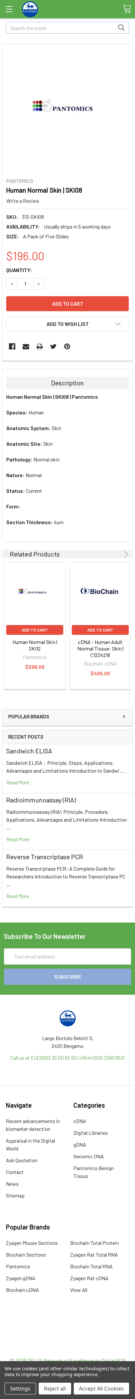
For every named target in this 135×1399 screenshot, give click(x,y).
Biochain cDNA (22, 1290)
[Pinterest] (67, 346)
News (12, 1184)
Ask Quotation (21, 1160)
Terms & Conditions (67, 1325)
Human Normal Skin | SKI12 (34, 645)
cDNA (79, 1121)
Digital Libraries (90, 1133)
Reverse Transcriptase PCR (44, 856)
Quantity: (19, 270)
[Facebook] (12, 346)
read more (17, 782)
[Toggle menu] (9, 9)
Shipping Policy (68, 1333)
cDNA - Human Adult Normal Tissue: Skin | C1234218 (100, 648)
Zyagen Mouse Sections (32, 1243)
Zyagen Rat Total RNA (94, 1254)
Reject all (55, 1388)
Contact (15, 1172)
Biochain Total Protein (94, 1243)
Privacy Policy (67, 1348)
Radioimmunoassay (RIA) (41, 800)
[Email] (26, 346)
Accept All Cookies (101, 1388)
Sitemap (15, 1195)
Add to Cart (35, 630)
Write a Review (22, 201)
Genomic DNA (88, 1156)
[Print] (40, 346)
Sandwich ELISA (29, 751)
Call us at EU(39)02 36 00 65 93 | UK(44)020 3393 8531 (67, 1057)
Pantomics (18, 1266)
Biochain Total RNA (91, 1266)
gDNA (79, 1144)
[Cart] (127, 9)
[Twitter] (53, 346)
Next (125, 554)
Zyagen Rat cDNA (89, 1278)
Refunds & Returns (67, 1341)
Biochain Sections (26, 1254)
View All (78, 1290)
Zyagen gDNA (20, 1278)
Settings (20, 1388)
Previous (117, 554)
